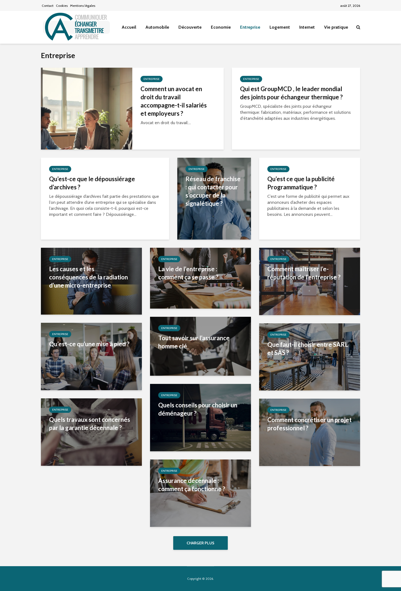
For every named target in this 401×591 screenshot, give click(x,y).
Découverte (190, 27)
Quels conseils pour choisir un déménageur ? (197, 409)
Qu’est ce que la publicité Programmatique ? (301, 183)
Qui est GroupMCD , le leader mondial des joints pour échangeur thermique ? (291, 93)
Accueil (129, 27)
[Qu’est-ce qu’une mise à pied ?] (91, 356)
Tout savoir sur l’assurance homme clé (194, 342)
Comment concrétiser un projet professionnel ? (309, 424)
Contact (47, 6)
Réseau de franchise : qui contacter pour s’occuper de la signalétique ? (213, 191)
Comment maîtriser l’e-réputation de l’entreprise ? (303, 273)
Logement (280, 27)
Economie (221, 27)
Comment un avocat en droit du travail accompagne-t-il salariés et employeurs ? (173, 101)
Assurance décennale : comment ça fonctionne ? (191, 484)
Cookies (62, 6)
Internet (307, 27)
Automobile (157, 27)
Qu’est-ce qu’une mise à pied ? (89, 344)
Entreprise (250, 27)
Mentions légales (82, 6)
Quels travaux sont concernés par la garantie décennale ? (89, 423)
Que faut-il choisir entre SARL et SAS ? (307, 348)
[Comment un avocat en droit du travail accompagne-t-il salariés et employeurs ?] (86, 108)
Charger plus (200, 543)
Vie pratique (336, 27)
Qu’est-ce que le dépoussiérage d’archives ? (92, 183)
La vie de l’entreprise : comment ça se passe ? (188, 273)
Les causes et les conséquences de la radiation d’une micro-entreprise (88, 277)
